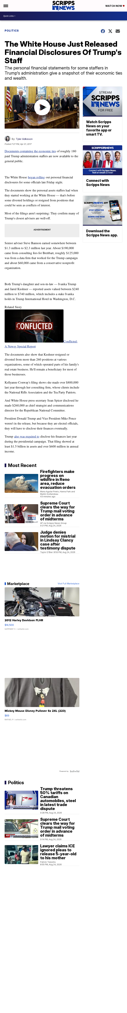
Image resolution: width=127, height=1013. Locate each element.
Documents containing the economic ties (30, 151)
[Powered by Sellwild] (74, 771)
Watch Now (114, 5)
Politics (12, 30)
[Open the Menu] (5, 6)
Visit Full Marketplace (68, 584)
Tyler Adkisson (24, 139)
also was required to (26, 436)
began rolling (36, 177)
